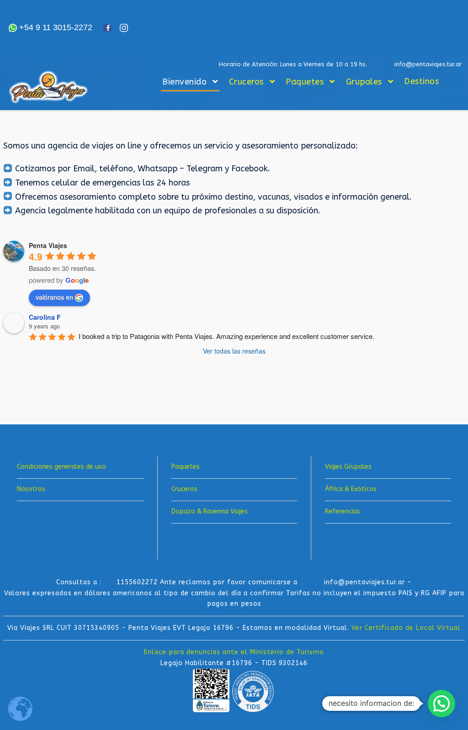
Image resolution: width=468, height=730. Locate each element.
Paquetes (305, 82)
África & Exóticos (351, 489)
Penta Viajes (48, 245)
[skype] (50, 390)
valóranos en (54, 297)
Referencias (342, 511)
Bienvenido (184, 82)
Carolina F (45, 317)
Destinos (421, 81)
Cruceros (246, 82)
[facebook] (20, 390)
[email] (6, 390)
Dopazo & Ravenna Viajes (209, 511)
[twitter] (64, 390)
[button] (441, 703)
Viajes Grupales (348, 467)
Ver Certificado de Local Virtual (406, 628)
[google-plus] (35, 390)
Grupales (364, 82)
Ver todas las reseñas (234, 350)
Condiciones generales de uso (61, 467)
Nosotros (31, 489)
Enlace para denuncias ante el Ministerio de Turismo (234, 652)
